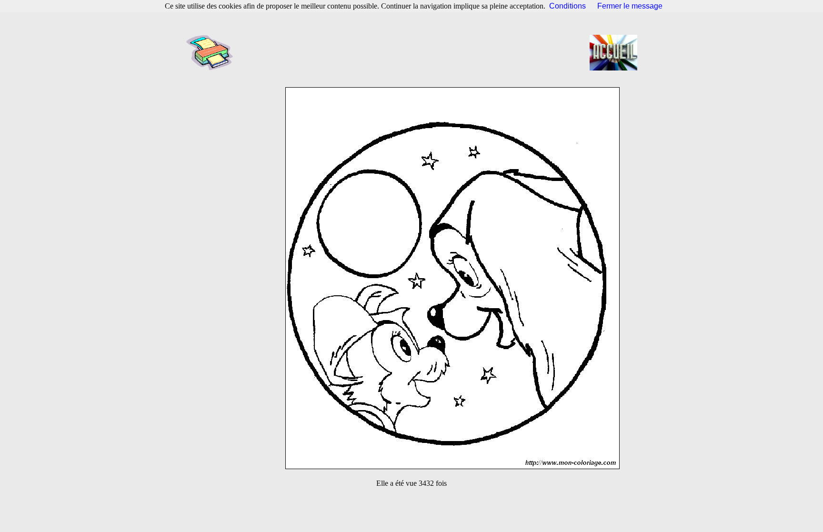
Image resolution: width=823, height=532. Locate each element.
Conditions (567, 6)
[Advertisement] (414, 52)
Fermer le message (629, 6)
